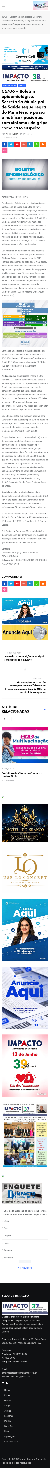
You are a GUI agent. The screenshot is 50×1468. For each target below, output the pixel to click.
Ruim (6, 1243)
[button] (4, 719)
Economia (8, 1416)
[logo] (25, 1308)
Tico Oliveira (12, 134)
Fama (6, 1431)
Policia (7, 1421)
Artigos (7, 1405)
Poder (4, 769)
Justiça (7, 1411)
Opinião (7, 1400)
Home (7, 1390)
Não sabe (8, 1257)
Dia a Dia (8, 1426)
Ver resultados (25, 1268)
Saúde (11, 769)
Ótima (6, 1221)
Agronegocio (10, 1436)
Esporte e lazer (11, 1441)
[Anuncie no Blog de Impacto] (3, 1175)
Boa (5, 1228)
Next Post (38, 679)
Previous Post (14, 653)
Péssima (8, 1250)
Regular (7, 1235)
